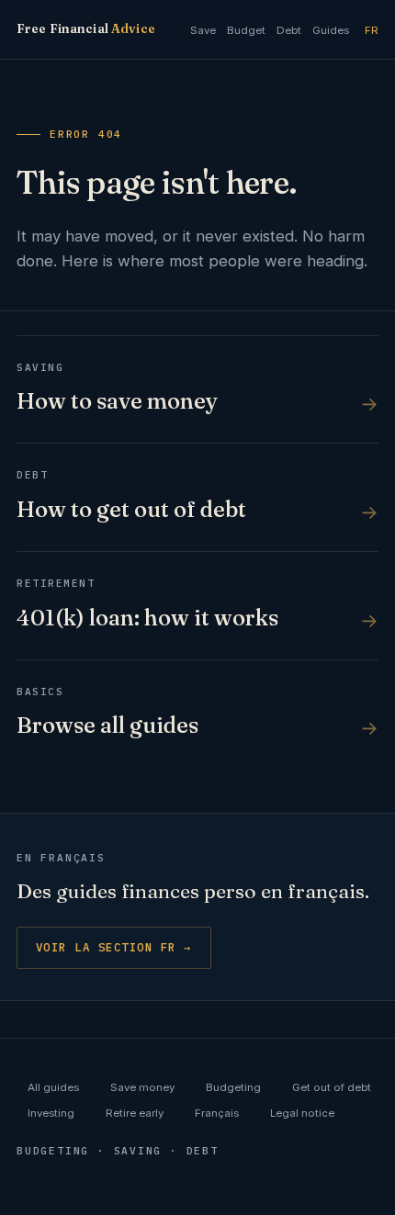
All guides (53, 1087)
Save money (142, 1087)
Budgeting (233, 1087)
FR (371, 30)
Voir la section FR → (114, 946)
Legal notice (302, 1113)
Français (217, 1113)
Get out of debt (331, 1087)
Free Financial (86, 28)
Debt (288, 30)
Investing (51, 1113)
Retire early (135, 1113)
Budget (246, 30)
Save (203, 30)
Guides (330, 30)
